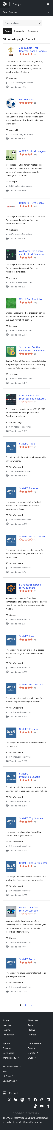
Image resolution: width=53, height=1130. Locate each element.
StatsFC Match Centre (32, 536)
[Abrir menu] (48, 4)
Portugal (13, 1093)
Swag (32, 1057)
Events (31, 1048)
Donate (33, 1053)
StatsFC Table (27, 443)
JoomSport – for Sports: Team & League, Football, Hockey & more (33, 49)
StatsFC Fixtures (28, 488)
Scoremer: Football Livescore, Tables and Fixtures (32, 349)
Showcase (33, 1020)
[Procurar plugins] (39, 23)
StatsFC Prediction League (29, 775)
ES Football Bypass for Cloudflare (30, 586)
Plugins (31, 1030)
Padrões (32, 1034)
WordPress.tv (11, 1057)
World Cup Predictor (31, 299)
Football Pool (26, 99)
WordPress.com (12, 1066)
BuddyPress (10, 1080)
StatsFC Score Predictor (33, 863)
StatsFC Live (26, 636)
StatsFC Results (28, 729)
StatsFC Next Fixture (31, 684)
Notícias (7, 1025)
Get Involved (34, 1043)
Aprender (7, 1043)
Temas (31, 1025)
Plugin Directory (10, 12)
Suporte (7, 1048)
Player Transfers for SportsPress (28, 909)
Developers (8, 1053)
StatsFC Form (27, 959)
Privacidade (9, 1034)
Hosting (6, 1030)
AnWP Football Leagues (32, 151)
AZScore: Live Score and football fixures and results (32, 253)
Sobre (6, 1020)
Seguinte (31, 1005)
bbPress (8, 1076)
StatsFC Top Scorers (31, 818)
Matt (6, 1071)
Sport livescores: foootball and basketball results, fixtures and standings (33, 397)
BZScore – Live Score (31, 203)
